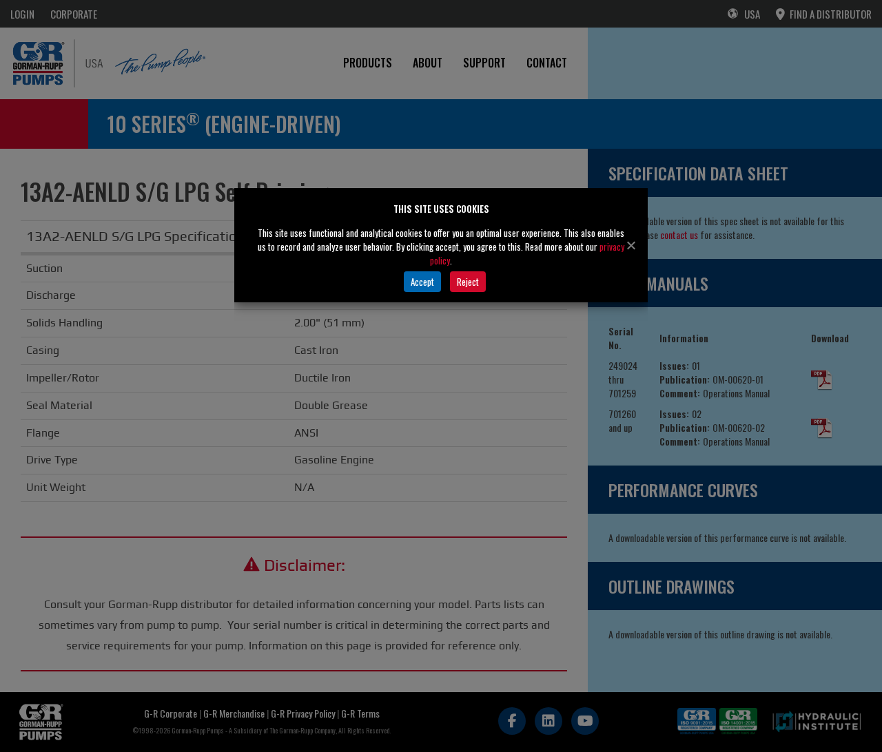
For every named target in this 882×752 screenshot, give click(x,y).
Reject (468, 282)
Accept (422, 282)
